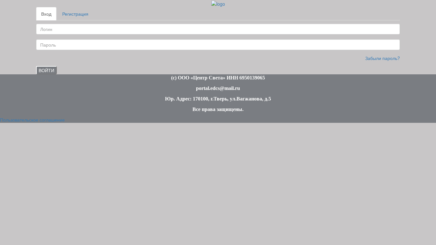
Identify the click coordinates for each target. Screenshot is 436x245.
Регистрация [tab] (75, 14)
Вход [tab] (46, 14)
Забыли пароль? (382, 58)
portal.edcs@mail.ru (218, 88)
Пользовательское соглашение (32, 119)
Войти (46, 70)
